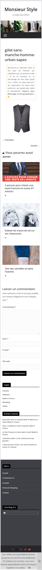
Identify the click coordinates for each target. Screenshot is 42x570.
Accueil (5, 473)
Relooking (6, 402)
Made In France (8, 398)
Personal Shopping (10, 488)
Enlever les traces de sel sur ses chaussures (20, 232)
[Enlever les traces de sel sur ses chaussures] (20, 205)
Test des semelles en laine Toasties (19, 270)
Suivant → (35, 145)
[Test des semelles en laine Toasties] (20, 247)
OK (29, 568)
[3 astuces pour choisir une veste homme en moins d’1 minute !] (20, 163)
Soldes (5, 406)
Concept (5, 483)
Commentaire (9, 307)
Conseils (5, 391)
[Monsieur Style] (21, 22)
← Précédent (8, 140)
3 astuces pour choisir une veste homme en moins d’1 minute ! (19, 188)
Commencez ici (8, 478)
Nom (5, 339)
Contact (5, 493)
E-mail (5, 350)
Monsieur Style (21, 9)
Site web (6, 361)
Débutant (6, 394)
